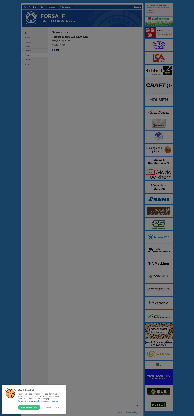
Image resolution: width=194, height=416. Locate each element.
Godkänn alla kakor (29, 407)
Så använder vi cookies (48, 401)
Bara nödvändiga (52, 407)
